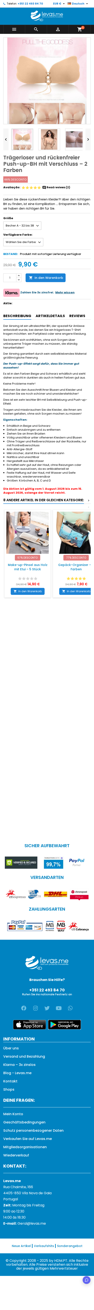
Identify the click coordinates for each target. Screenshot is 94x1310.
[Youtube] (58, 1008)
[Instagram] (35, 1008)
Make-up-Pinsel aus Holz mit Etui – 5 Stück (27, 567)
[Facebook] (24, 1008)
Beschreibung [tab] (17, 315)
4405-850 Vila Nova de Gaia (27, 1193)
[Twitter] (47, 1008)
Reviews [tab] (77, 315)
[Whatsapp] (70, 1008)
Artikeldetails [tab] (50, 315)
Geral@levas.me (31, 1223)
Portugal (10, 1199)
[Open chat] (87, 1280)
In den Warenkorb (46, 278)
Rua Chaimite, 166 (18, 1186)
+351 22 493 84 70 (30, 3)
